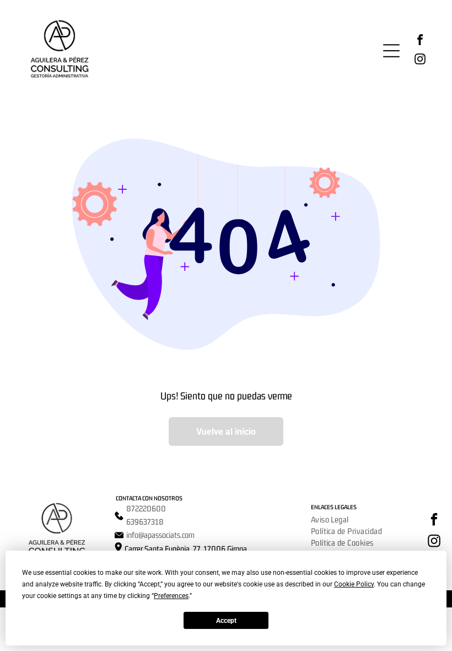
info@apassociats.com (160, 535)
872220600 (146, 508)
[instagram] (420, 60)
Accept (226, 621)
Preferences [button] (171, 596)
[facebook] (420, 41)
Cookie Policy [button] (354, 584)
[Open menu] (391, 50)
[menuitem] (330, 519)
